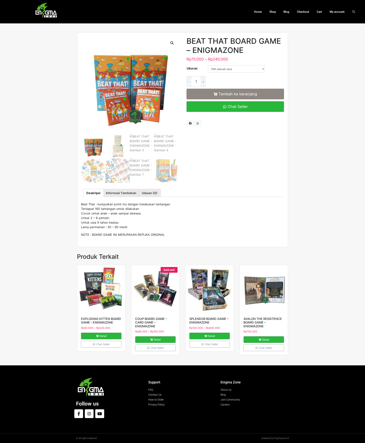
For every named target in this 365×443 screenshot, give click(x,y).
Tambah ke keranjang (237, 94)
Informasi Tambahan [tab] (121, 193)
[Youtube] (99, 413)
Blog (286, 12)
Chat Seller (237, 106)
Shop (272, 12)
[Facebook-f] (78, 413)
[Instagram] (89, 413)
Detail (102, 336)
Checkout (303, 12)
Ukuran (192, 68)
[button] (172, 43)
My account (337, 12)
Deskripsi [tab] (93, 193)
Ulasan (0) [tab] (149, 193)
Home (258, 12)
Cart (319, 12)
